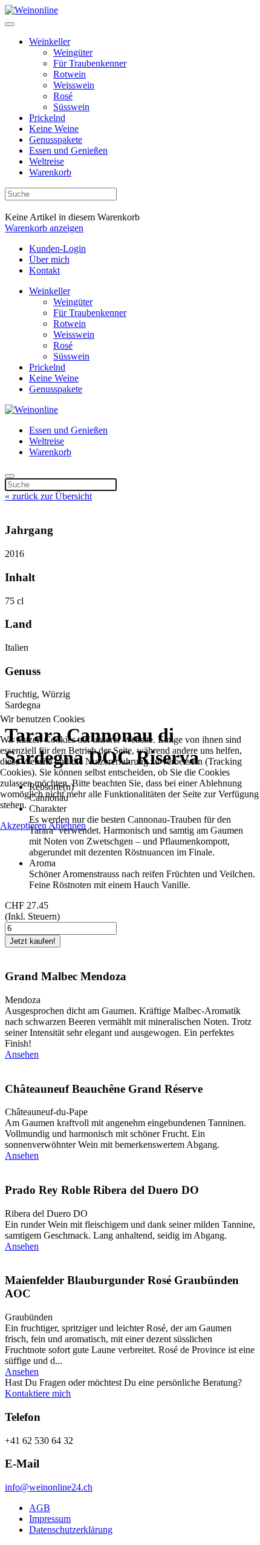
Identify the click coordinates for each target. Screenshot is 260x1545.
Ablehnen (67, 825)
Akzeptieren (23, 825)
